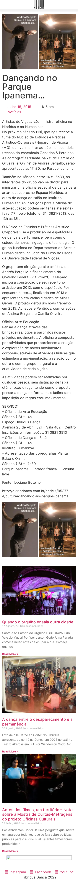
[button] (39, 10)
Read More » (10, 654)
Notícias (14, 112)
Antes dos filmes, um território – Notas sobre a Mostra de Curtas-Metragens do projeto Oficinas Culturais (38, 814)
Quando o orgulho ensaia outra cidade (37, 622)
